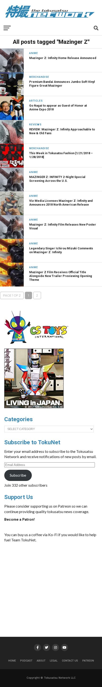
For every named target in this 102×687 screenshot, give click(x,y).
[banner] (34, 407)
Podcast (26, 660)
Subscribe (18, 475)
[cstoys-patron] (38, 346)
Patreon (88, 660)
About (41, 660)
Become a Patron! (19, 519)
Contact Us (70, 660)
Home (12, 660)
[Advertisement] (62, 582)
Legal (54, 660)
